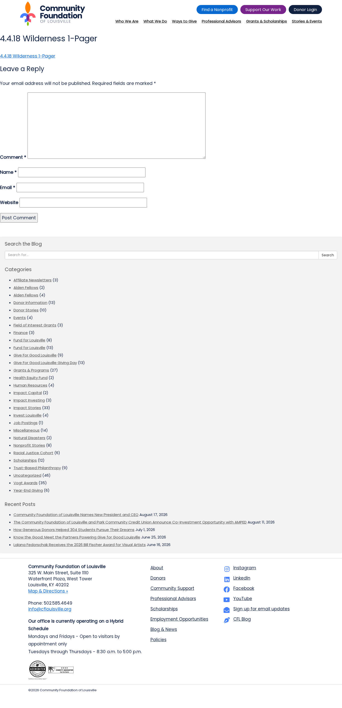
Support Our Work (263, 10)
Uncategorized (27, 475)
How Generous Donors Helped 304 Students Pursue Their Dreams (74, 529)
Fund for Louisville (29, 340)
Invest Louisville (28, 415)
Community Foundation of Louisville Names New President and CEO (76, 514)
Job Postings (26, 422)
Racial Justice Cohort (33, 452)
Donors (157, 578)
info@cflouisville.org (49, 609)
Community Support (172, 588)
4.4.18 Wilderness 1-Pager (27, 56)
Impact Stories (27, 407)
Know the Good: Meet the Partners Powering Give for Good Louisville (77, 537)
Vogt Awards (26, 482)
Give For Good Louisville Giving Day (45, 362)
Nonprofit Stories (29, 445)
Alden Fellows (26, 287)
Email (7, 187)
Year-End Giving (28, 490)
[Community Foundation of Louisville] (52, 14)
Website (9, 202)
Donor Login (305, 10)
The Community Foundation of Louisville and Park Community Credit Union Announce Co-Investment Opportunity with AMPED (130, 522)
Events (20, 317)
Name (8, 172)
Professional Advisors (173, 599)
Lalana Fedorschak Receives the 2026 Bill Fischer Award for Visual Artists (80, 544)
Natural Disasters (29, 437)
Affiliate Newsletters (33, 280)
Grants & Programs (31, 370)
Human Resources (30, 385)
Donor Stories (26, 310)
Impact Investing (29, 400)
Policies (158, 640)
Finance (21, 332)
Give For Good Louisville (35, 355)
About (156, 568)
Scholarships (25, 460)
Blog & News (163, 629)
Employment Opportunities (179, 619)
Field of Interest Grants (35, 325)
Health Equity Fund (31, 377)
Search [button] (328, 255)
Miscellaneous (27, 430)
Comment (13, 157)
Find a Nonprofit (217, 10)
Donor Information (30, 302)
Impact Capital (28, 392)
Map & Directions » (48, 591)
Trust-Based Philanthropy (37, 467)
